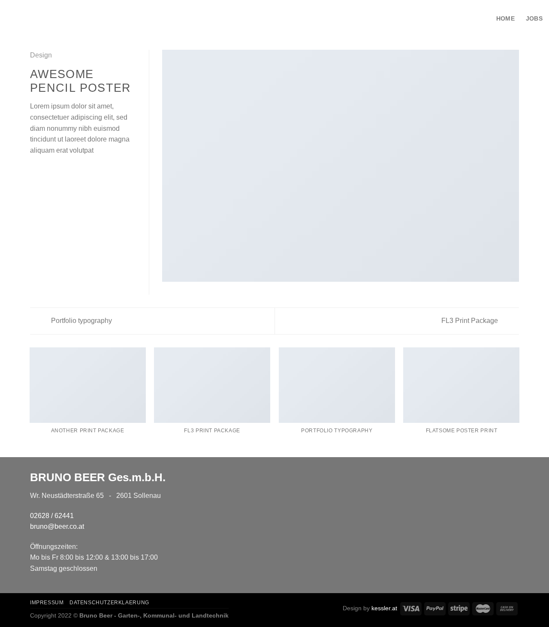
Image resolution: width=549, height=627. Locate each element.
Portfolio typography (80, 320)
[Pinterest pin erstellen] (66, 171)
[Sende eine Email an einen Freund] (56, 171)
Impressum (47, 603)
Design (41, 55)
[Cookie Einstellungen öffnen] (19, 616)
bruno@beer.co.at (57, 526)
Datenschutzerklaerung (109, 603)
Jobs (534, 18)
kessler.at (384, 608)
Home (505, 18)
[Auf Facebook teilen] (35, 171)
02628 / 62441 (52, 515)
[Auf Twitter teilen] (45, 171)
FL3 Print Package (470, 320)
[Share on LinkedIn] (77, 171)
